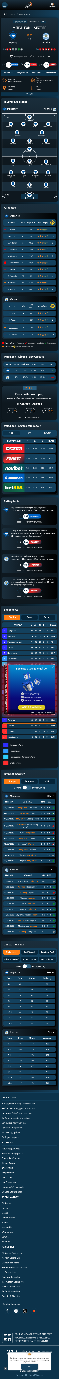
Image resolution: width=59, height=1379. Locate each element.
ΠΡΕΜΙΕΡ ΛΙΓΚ (12, 14)
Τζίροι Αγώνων (9, 1163)
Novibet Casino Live (11, 1258)
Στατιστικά (7, 1168)
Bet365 (5, 1237)
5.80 (35, 458)
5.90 (35, 449)
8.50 (42, 487)
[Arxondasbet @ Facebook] (7, 1311)
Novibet (5, 1208)
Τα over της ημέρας (11, 1132)
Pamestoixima (8, 1218)
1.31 (28, 449)
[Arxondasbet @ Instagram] (16, 1311)
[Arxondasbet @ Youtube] (34, 1311)
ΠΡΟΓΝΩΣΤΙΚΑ (9, 1098)
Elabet (5, 1213)
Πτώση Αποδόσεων (11, 1158)
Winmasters (7, 1232)
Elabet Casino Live (10, 1263)
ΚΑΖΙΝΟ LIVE (8, 1247)
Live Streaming (9, 1182)
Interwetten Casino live (13, 1282)
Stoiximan (6, 1203)
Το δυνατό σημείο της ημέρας (16, 1118)
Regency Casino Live (11, 1277)
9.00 (42, 478)
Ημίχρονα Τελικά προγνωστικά (17, 1113)
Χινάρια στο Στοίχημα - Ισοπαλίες (18, 1108)
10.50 (42, 458)
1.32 (28, 478)
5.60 (35, 478)
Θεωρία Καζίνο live (11, 1296)
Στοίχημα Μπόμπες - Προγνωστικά (18, 1104)
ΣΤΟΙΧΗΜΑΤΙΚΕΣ (10, 1197)
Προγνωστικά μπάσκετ (13, 1127)
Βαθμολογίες (8, 1173)
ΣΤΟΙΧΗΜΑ (7, 1142)
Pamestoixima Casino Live (14, 1267)
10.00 (42, 449)
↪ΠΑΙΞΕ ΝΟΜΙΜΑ (32, 707)
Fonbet (5, 1222)
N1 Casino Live (9, 1272)
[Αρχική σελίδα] (4, 14)
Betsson (6, 1241)
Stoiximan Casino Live (12, 1253)
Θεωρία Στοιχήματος (12, 1192)
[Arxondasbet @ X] (25, 1311)
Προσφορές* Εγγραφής (13, 1187)
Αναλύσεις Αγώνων (11, 1149)
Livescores (7, 1177)
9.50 (42, 468)
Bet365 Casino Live (11, 1291)
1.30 (28, 458)
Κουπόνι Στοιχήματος (12, 1153)
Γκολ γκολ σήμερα (10, 1137)
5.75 (35, 487)
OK (29, 1366)
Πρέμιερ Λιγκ (20, 21)
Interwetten (7, 1227)
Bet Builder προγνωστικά (13, 1123)
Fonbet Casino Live (11, 1287)
